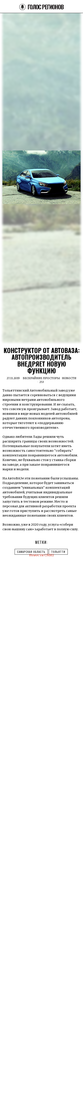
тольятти (58, 552)
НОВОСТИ (69, 378)
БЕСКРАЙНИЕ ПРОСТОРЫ (41, 378)
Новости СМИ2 (41, 555)
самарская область (31, 552)
